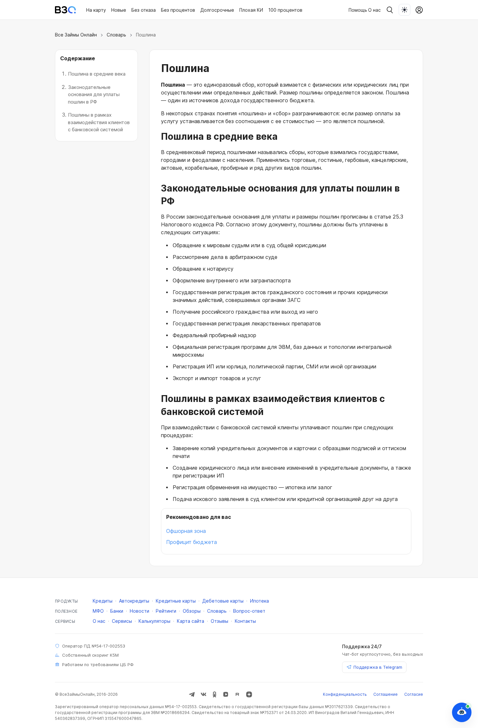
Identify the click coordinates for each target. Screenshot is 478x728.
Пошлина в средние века (97, 74)
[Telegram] (192, 694)
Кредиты (103, 601)
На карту (96, 10)
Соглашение (385, 694)
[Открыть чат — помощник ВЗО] (461, 712)
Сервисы (122, 621)
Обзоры (192, 611)
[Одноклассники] (214, 694)
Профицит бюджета (191, 542)
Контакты (245, 621)
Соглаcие (413, 694)
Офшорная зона (186, 531)
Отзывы (219, 621)
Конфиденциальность (345, 694)
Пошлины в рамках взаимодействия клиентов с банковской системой (99, 122)
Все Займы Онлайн (76, 34)
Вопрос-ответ (249, 611)
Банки (116, 611)
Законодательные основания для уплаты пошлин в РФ (94, 94)
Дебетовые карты (223, 601)
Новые (118, 10)
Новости (139, 611)
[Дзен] (249, 694)
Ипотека (259, 601)
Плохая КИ (251, 10)
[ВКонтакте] (203, 694)
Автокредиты (134, 601)
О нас (374, 10)
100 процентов (285, 10)
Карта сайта (190, 621)
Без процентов (178, 10)
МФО (98, 611)
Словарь (116, 34)
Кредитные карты (176, 601)
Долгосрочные (217, 10)
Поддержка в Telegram (377, 667)
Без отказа (143, 10)
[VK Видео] (226, 694)
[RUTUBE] (237, 694)
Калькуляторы (154, 621)
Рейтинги (166, 611)
